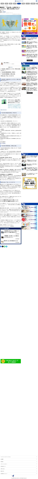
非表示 (11, 67)
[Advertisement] (10, 54)
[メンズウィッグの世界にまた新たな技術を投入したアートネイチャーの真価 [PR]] (30, 158)
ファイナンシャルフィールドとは (5, 456)
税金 (15, 3)
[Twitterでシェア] (3, 246)
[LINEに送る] (4, 246)
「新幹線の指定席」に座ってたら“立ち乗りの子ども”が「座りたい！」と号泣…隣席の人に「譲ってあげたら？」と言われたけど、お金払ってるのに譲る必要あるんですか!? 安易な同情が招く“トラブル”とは (31, 78)
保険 (23, 3)
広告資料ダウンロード (4, 473)
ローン (28, 3)
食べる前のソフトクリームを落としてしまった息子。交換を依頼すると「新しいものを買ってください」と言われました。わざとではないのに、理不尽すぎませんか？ (31, 89)
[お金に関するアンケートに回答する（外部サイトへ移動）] (29, 183)
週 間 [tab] (26, 65)
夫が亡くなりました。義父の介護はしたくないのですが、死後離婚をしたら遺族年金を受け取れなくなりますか (31, 68)
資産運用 (33, 3)
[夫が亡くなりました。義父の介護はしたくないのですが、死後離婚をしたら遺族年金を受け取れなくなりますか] (24, 68)
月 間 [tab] (33, 65)
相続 (10, 3)
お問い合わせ (3, 468)
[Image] (11, 361)
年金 (19, 3)
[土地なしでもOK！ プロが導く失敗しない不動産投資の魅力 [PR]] (30, 165)
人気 (2, 3)
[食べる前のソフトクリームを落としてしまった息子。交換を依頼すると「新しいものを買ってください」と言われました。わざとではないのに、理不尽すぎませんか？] (24, 88)
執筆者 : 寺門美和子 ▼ (6, 62)
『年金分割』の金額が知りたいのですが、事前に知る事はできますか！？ (10, 70)
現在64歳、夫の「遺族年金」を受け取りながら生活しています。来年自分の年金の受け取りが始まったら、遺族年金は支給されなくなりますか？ (31, 84)
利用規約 (2, 461)
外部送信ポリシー (3, 466)
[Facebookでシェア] (1, 246)
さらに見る (29, 60)
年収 (6, 3)
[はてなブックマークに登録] (6, 246)
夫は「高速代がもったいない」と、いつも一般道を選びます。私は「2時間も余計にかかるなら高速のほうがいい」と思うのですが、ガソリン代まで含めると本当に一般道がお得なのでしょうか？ (31, 73)
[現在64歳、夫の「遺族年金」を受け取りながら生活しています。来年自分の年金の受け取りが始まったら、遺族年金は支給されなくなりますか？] (24, 84)
